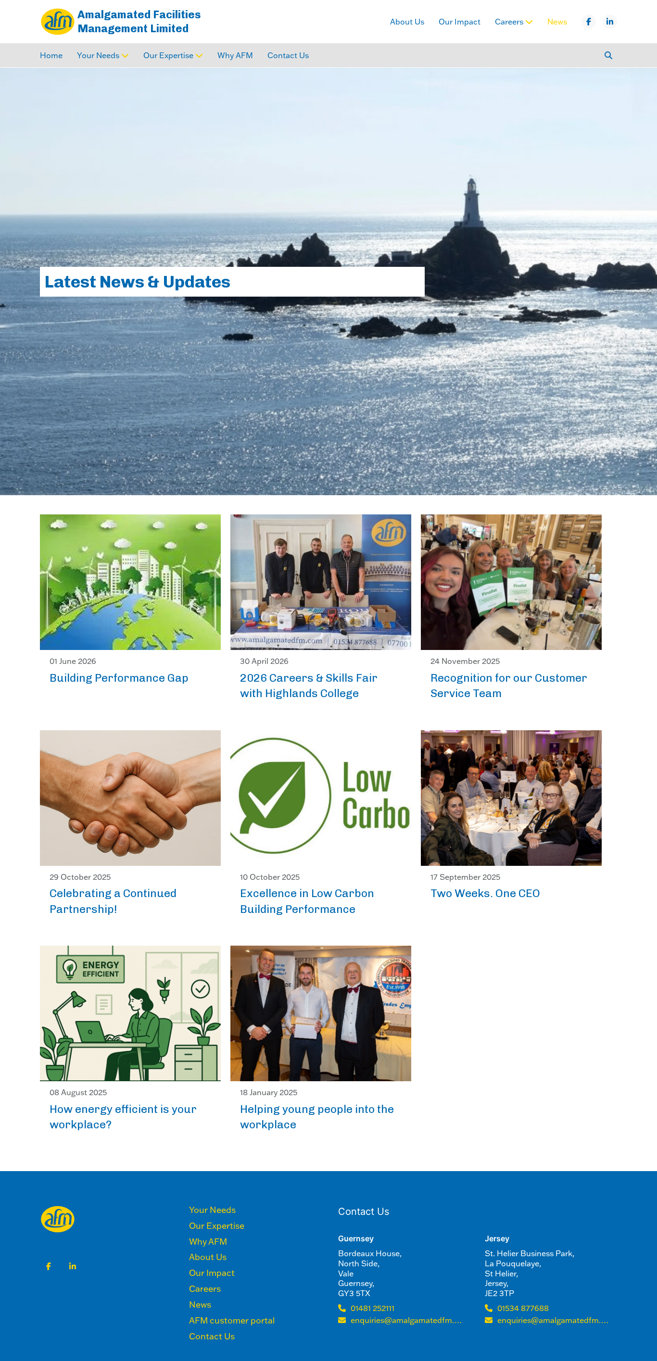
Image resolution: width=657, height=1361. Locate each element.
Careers (205, 1289)
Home (51, 55)
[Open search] (608, 55)
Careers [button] (509, 21)
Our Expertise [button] (168, 55)
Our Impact (459, 21)
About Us (407, 21)
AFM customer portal (232, 1320)
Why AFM (235, 55)
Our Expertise (216, 1226)
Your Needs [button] (98, 55)
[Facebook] (588, 21)
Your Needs (212, 1210)
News (557, 21)
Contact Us (288, 55)
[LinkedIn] (610, 21)
